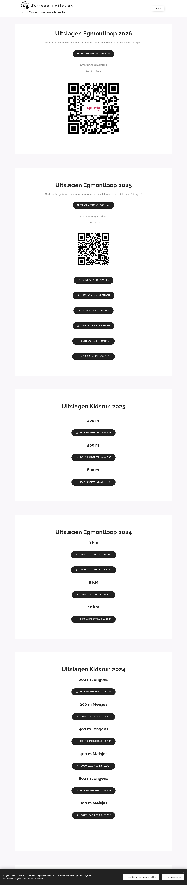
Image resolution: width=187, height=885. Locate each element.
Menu (158, 8)
